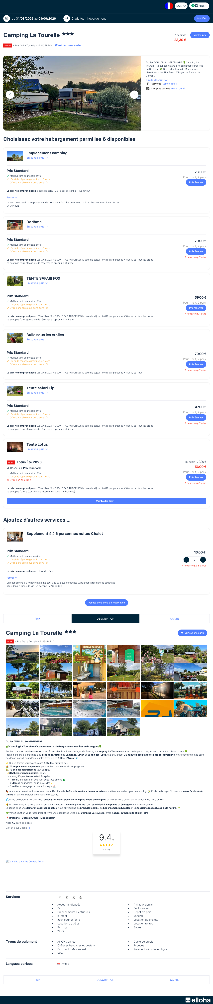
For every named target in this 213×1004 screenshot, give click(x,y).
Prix (37, 618)
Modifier (201, 18)
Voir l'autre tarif (105, 501)
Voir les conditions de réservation (106, 602)
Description (105, 618)
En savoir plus (35, 157)
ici (29, 827)
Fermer (11, 197)
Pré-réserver (196, 182)
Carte (174, 618)
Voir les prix (200, 35)
